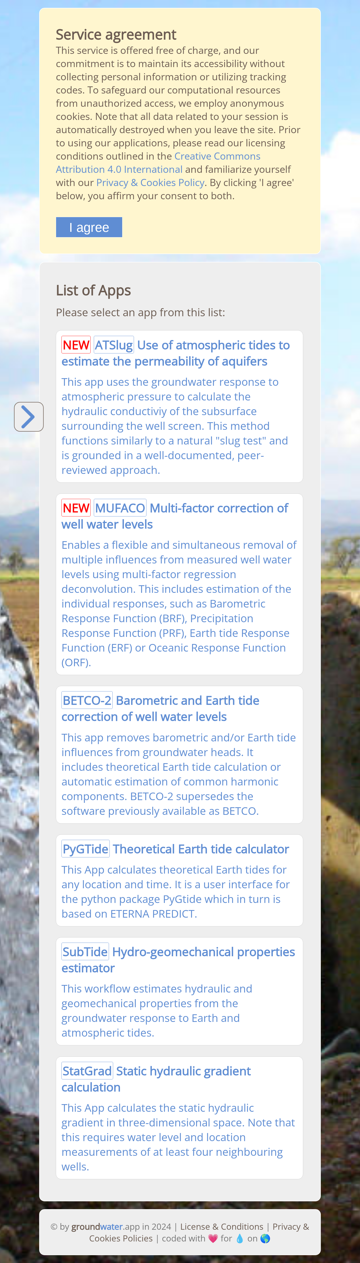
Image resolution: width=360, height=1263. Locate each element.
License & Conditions (222, 1226)
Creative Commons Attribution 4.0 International (158, 162)
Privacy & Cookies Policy (150, 182)
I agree (89, 227)
